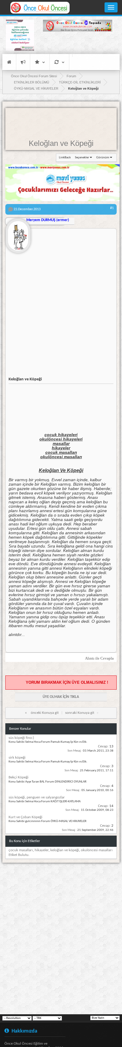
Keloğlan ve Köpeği (61, 143)
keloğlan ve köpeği (64, 850)
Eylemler (59, 62)
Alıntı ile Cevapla (99, 658)
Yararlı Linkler (40, 62)
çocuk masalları (21, 850)
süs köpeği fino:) (21, 738)
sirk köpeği (17, 758)
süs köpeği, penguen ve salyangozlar (37, 797)
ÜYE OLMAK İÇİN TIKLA (61, 697)
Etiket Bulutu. (19, 855)
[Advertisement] (77, 43)
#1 (112, 208)
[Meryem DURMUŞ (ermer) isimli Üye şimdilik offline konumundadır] (18, 233)
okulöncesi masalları (97, 850)
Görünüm (102, 157)
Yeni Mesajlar (23, 62)
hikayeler (42, 850)
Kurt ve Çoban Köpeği (25, 817)
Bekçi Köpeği (18, 777)
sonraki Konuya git (79, 713)
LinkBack (65, 157)
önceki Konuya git (45, 713)
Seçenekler (82, 157)
